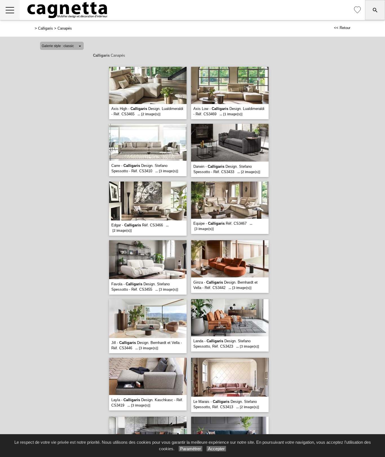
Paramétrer (190, 448)
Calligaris (45, 28)
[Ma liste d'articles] (357, 10)
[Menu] (10, 10)
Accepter (216, 448)
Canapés (64, 28)
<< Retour (342, 28)
